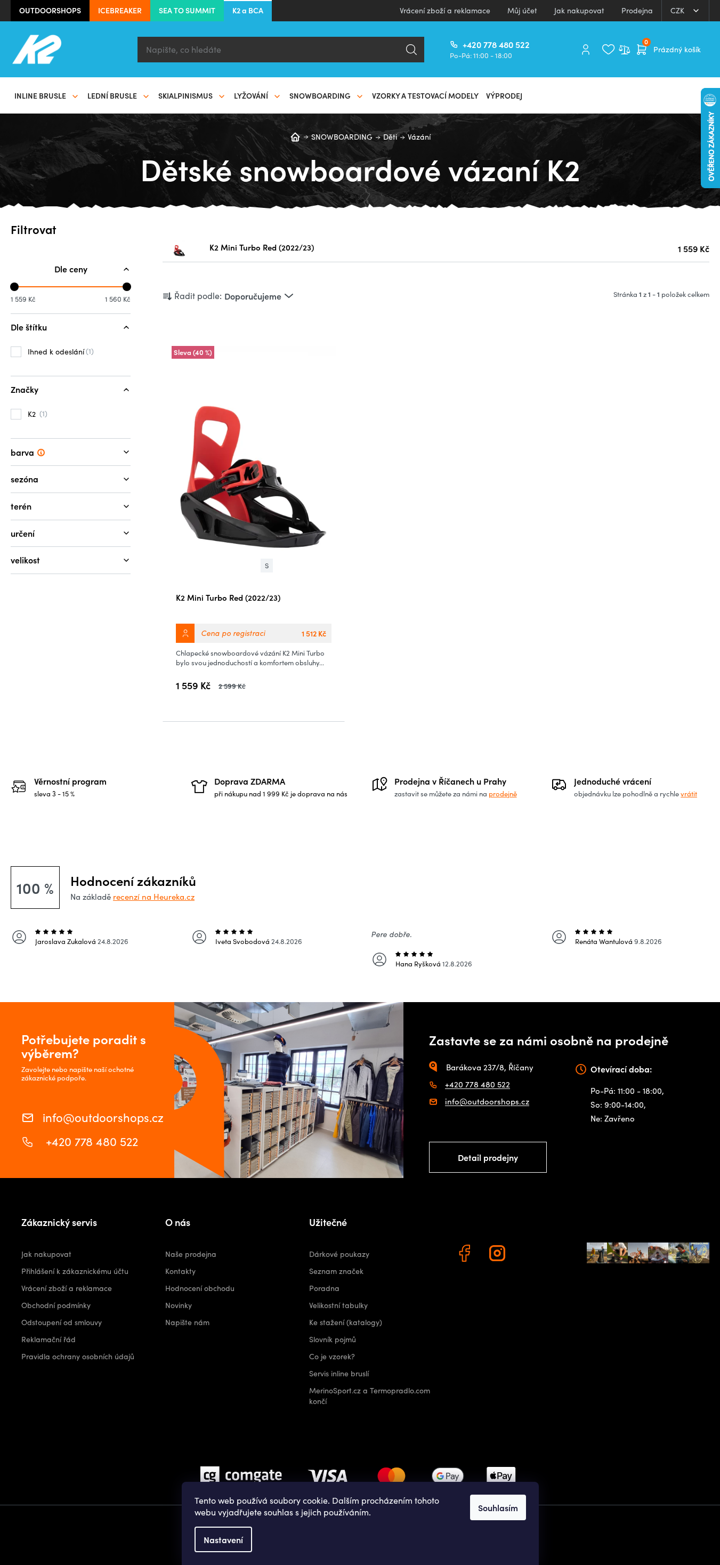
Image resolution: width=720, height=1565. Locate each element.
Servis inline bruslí (339, 1373)
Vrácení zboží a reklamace (445, 10)
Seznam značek (336, 1271)
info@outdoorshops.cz (103, 1116)
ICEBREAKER (120, 10)
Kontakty (180, 1271)
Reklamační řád (48, 1339)
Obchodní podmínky (56, 1305)
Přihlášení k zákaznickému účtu (74, 1271)
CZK (678, 10)
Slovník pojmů (332, 1339)
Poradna (324, 1288)
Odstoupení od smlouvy (61, 1322)
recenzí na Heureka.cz (154, 896)
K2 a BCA (247, 10)
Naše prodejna (190, 1254)
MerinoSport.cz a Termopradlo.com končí (369, 1395)
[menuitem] (47, 95)
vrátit (689, 793)
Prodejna (637, 10)
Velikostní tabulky (338, 1305)
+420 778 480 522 (467, 44)
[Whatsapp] (532, 1255)
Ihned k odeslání (59, 351)
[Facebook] (466, 1255)
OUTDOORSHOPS (50, 10)
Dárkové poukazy (339, 1254)
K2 (36, 413)
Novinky (178, 1305)
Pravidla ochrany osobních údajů (77, 1356)
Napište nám (187, 1322)
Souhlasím (498, 1507)
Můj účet (522, 10)
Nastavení (223, 1539)
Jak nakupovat (579, 10)
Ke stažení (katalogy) (345, 1322)
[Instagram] (499, 1255)
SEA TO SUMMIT (187, 10)
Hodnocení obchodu (199, 1288)
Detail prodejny (488, 1157)
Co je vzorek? (332, 1356)
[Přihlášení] (585, 49)
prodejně (503, 793)
